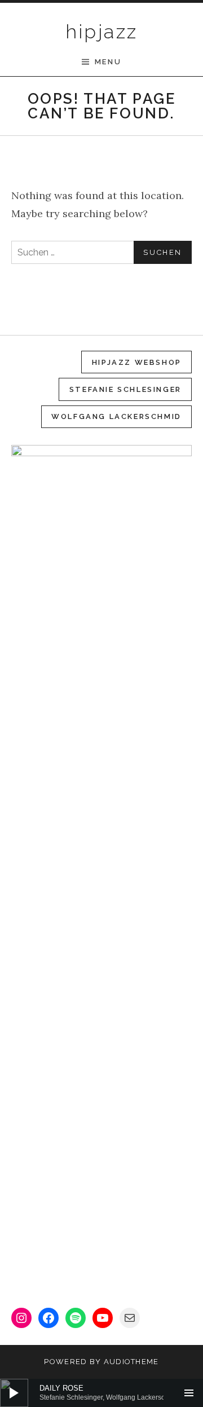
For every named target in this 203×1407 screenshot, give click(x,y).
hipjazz (101, 31)
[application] (101, 1393)
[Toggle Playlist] (189, 1393)
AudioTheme (131, 1361)
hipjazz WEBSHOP (137, 362)
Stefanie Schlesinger (125, 389)
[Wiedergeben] (14, 1393)
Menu (108, 62)
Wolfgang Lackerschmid (116, 416)
